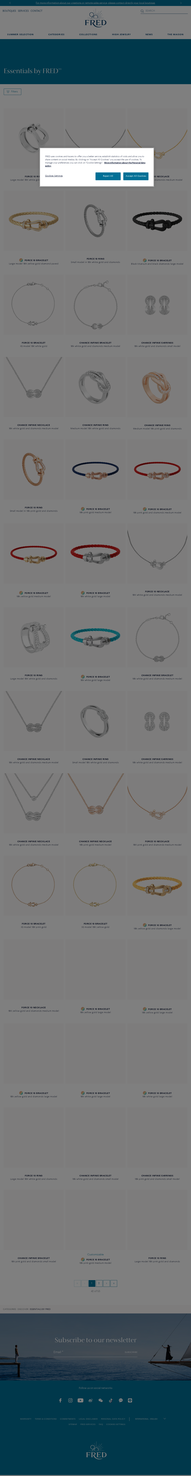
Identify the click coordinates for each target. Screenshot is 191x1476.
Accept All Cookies (136, 176)
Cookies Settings (54, 176)
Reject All (108, 176)
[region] (97, 167)
